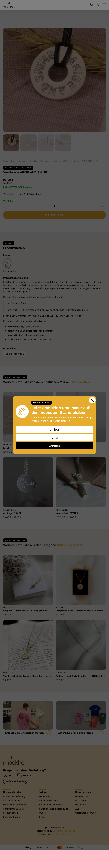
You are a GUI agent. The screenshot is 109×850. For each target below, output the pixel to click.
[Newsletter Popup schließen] (92, 400)
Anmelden (54, 445)
